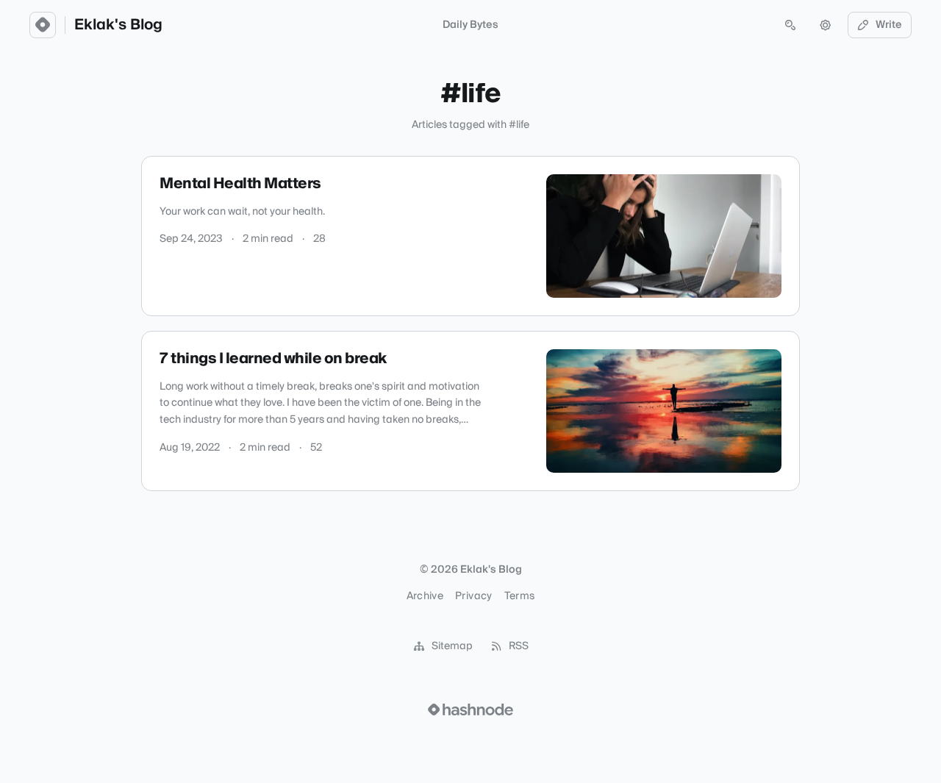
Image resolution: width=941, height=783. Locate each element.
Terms (519, 596)
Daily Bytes (470, 25)
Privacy (473, 596)
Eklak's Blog (118, 24)
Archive (425, 596)
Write (889, 25)
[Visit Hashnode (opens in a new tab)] (470, 709)
